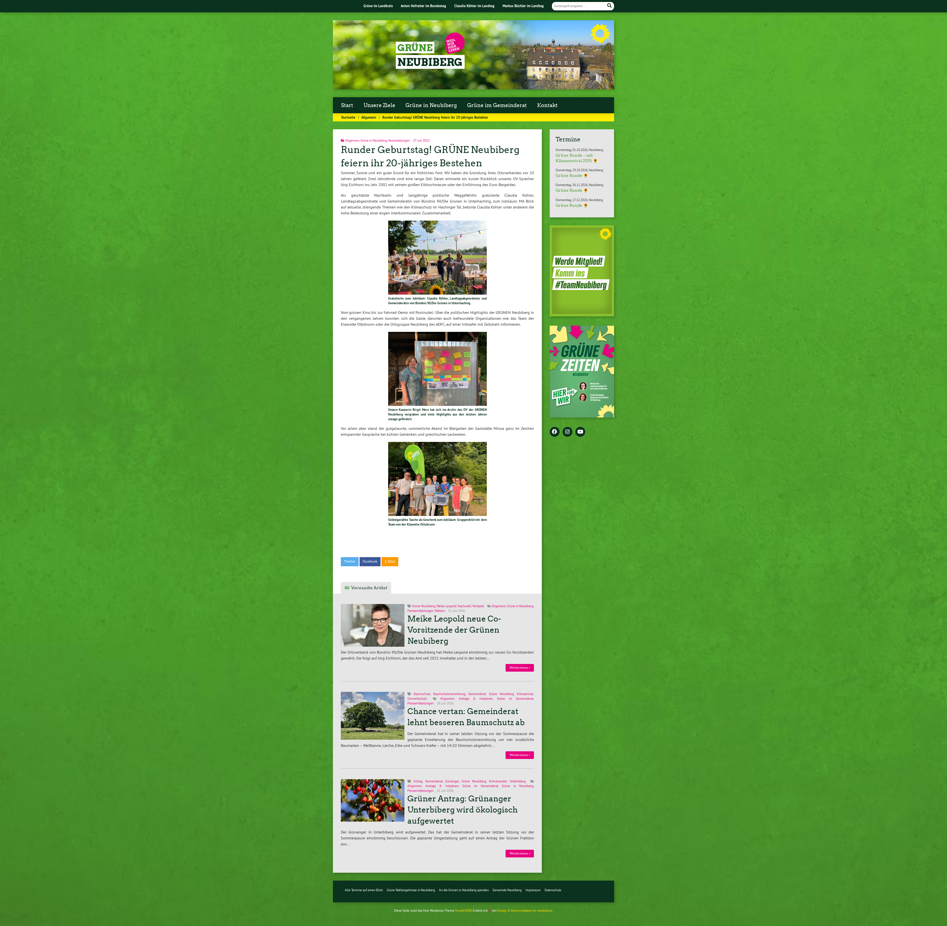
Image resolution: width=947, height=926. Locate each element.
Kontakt (547, 105)
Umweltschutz (417, 698)
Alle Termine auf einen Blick (364, 890)
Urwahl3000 (463, 910)
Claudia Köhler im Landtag (474, 5)
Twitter (349, 561)
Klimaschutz (525, 694)
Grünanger (452, 781)
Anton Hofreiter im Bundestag (423, 5)
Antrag (418, 781)
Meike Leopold (446, 606)
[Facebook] (555, 432)
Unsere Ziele (379, 105)
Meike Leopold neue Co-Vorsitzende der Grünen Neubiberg (454, 630)
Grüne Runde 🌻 (572, 175)
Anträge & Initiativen (476, 698)
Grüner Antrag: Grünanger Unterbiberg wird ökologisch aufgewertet (462, 810)
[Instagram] (567, 432)
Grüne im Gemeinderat (497, 105)
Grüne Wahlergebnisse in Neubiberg (411, 890)
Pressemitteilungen (420, 611)
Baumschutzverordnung (449, 694)
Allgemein (368, 117)
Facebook (370, 561)
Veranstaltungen (399, 140)
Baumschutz (422, 694)
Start (347, 105)
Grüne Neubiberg (423, 606)
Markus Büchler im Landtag (523, 5)
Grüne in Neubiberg (431, 105)
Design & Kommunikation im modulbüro (524, 910)
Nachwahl (464, 606)
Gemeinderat (477, 694)
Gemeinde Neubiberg (507, 890)
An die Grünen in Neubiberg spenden (464, 890)
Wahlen (440, 611)
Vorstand (478, 606)
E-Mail (390, 561)
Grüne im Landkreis (378, 5)
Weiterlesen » (520, 667)
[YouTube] (580, 432)
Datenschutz (553, 890)
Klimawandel (498, 781)
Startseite (348, 117)
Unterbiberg (518, 781)
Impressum (533, 890)
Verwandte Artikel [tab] (369, 588)
